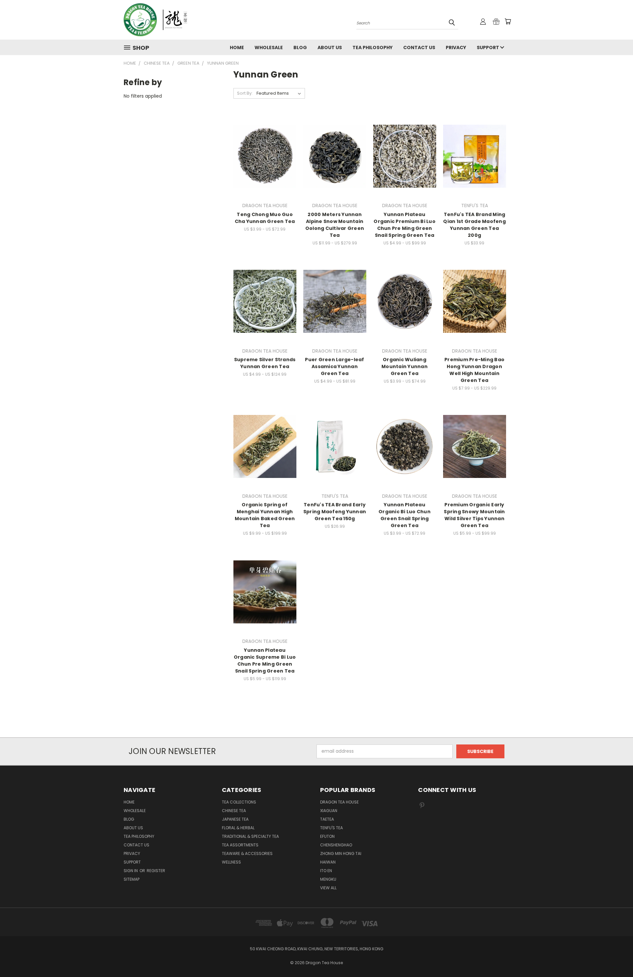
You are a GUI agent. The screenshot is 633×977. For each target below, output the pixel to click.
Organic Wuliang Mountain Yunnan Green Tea (404, 366)
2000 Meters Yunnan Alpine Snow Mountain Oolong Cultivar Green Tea (334, 224)
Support (488, 47)
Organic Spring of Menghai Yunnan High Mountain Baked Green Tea (265, 515)
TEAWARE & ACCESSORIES (247, 853)
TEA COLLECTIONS (239, 802)
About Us (329, 47)
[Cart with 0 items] (507, 21)
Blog (300, 47)
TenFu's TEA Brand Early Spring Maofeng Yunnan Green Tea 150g (334, 511)
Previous (616, 956)
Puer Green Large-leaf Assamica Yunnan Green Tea (334, 366)
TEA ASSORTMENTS (240, 845)
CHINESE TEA (234, 810)
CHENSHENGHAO (336, 845)
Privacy (456, 47)
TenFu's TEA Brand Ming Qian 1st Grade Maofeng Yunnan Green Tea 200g (474, 224)
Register (156, 870)
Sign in (131, 870)
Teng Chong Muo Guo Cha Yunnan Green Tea (265, 218)
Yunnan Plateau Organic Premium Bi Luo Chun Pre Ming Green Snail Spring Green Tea (405, 224)
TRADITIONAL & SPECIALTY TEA (250, 836)
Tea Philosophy (372, 47)
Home (237, 47)
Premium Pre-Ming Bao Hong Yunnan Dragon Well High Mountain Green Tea (474, 370)
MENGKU (328, 879)
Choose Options (265, 168)
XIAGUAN (328, 810)
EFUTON (327, 836)
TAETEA (327, 819)
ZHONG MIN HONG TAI (340, 853)
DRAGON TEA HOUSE (339, 802)
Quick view (264, 142)
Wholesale (269, 47)
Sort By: (245, 93)
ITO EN (326, 870)
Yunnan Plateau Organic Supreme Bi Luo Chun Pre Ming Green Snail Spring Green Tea (265, 660)
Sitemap (131, 879)
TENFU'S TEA (331, 828)
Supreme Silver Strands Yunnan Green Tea (265, 363)
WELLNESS (231, 862)
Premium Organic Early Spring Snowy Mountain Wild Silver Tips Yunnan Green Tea (474, 515)
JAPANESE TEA (235, 819)
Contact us (419, 47)
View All (328, 888)
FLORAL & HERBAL (238, 828)
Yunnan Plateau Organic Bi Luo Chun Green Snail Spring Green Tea (404, 515)
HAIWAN (328, 862)
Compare (262, 155)
